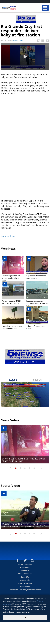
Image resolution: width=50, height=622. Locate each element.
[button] (25, 57)
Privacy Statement (25, 583)
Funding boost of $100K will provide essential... (11, 302)
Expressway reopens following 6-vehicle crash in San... (37, 303)
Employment (25, 567)
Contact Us (25, 577)
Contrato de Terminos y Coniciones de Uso (25, 590)
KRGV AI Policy (25, 580)
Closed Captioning (25, 564)
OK (25, 617)
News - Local (18, 41)
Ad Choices (25, 571)
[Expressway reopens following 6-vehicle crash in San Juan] (37, 290)
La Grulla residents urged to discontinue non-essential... (12, 328)
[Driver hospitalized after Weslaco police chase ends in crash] (13, 265)
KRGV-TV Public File (25, 574)
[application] (25, 56)
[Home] (18, 8)
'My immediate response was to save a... (36, 277)
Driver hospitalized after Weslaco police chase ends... (11, 278)
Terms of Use (25, 586)
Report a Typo (8, 236)
